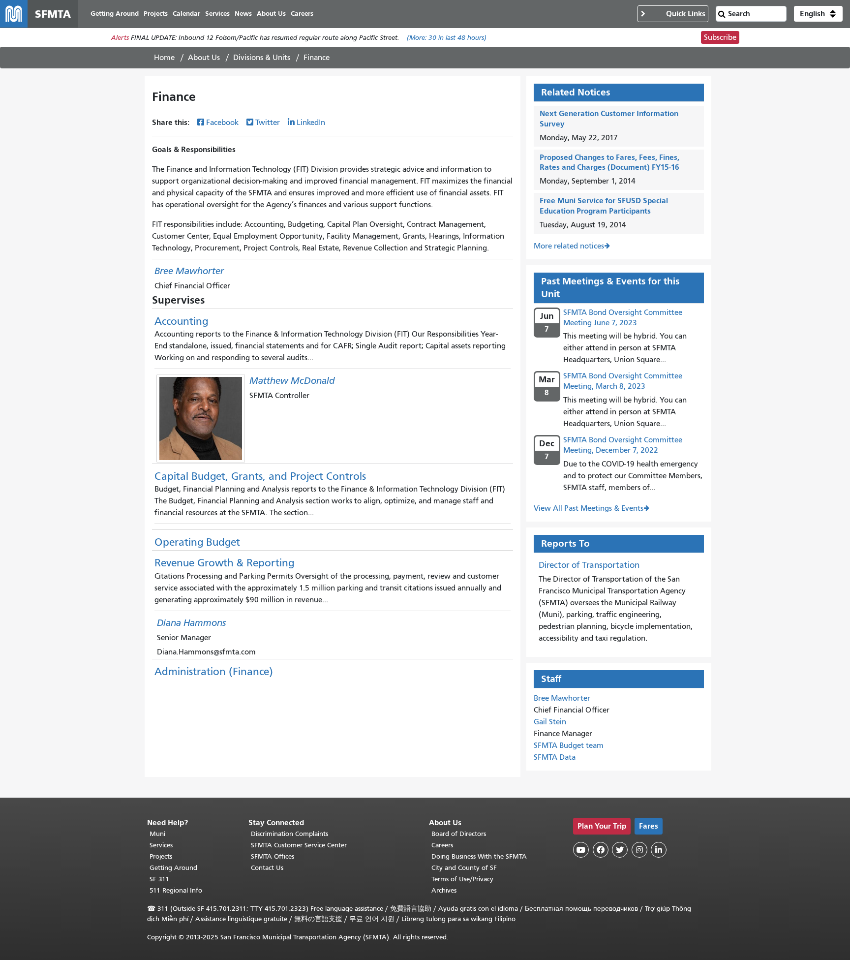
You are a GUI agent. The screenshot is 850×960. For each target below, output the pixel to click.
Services (161, 845)
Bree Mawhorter (189, 271)
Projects (161, 856)
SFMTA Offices (272, 856)
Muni (157, 834)
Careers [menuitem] (302, 13)
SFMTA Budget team (569, 745)
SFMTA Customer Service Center (299, 845)
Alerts (120, 37)
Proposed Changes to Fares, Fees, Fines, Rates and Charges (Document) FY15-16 (609, 162)
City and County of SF (464, 868)
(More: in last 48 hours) (446, 37)
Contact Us (267, 868)
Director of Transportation (589, 564)
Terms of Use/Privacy (462, 879)
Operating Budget (197, 542)
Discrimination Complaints (289, 834)
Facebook (222, 122)
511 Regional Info (176, 890)
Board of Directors (458, 834)
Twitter (267, 122)
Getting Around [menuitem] (115, 13)
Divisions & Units (261, 57)
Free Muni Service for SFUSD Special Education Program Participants (604, 206)
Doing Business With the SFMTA (479, 856)
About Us (204, 57)
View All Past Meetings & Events (588, 508)
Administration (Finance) (213, 671)
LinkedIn (311, 122)
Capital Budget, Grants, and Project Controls (260, 476)
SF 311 (159, 879)
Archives (443, 890)
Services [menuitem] (217, 13)
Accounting (181, 321)
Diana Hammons (191, 622)
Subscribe (720, 37)
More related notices (569, 246)
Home (164, 57)
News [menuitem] (243, 13)
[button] (818, 14)
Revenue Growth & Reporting (224, 563)
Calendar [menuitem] (186, 13)
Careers (442, 845)
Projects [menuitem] (156, 13)
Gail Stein (550, 721)
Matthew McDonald (292, 380)
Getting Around (173, 868)
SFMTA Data (555, 757)
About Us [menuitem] (271, 13)
